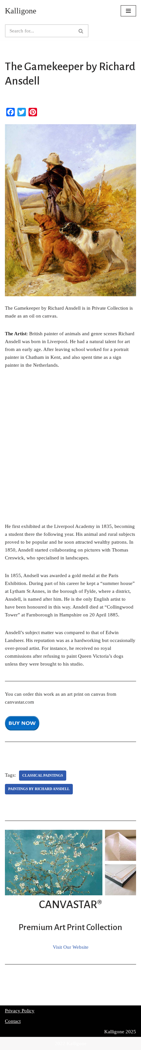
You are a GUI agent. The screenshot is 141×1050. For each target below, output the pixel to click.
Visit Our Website (71, 947)
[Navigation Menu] (128, 10)
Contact (13, 1021)
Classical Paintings (42, 775)
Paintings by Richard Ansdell (39, 789)
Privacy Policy (19, 1010)
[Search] (81, 30)
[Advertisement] (70, 449)
